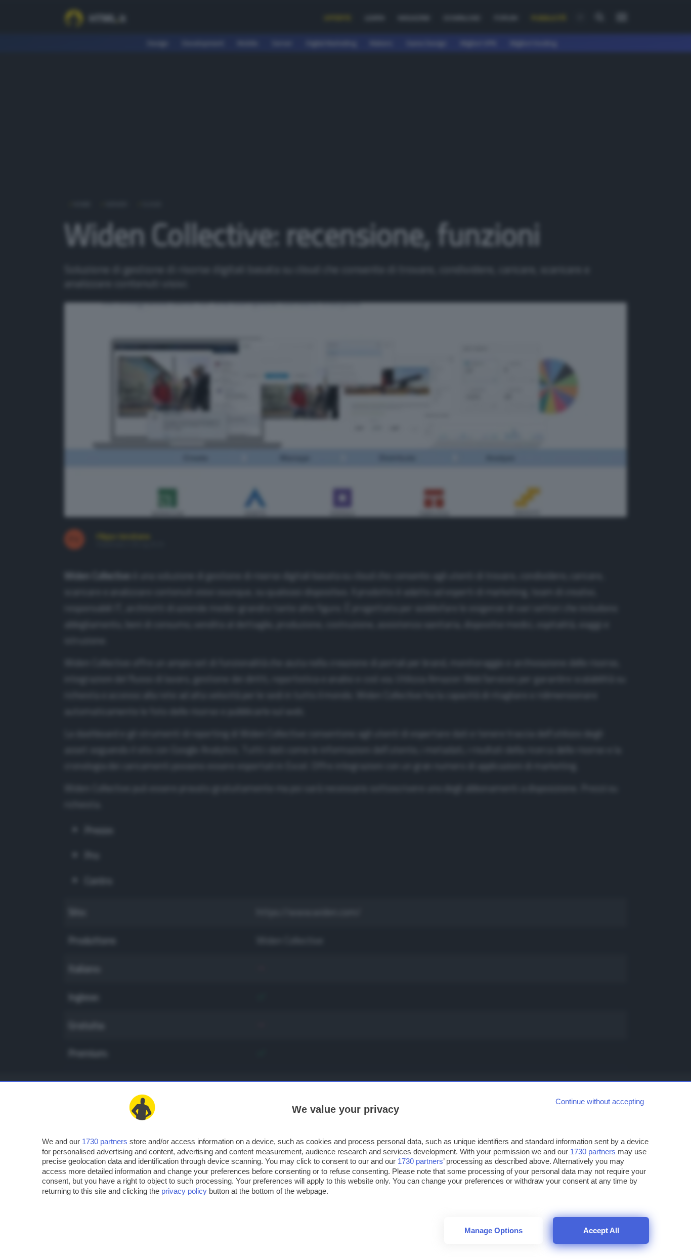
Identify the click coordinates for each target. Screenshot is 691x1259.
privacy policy (184, 1191)
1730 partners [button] (104, 1141)
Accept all (601, 1230)
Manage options (493, 1230)
